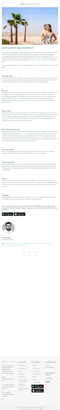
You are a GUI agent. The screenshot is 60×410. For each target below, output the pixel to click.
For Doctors (22, 365)
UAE (11, 245)
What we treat (37, 368)
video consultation (19, 245)
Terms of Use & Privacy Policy (23, 380)
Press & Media (37, 382)
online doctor (47, 243)
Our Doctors (36, 371)
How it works (36, 374)
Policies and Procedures (22, 385)
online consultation (36, 243)
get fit (28, 243)
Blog (20, 371)
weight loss (34, 197)
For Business (22, 368)
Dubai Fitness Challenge (17, 243)
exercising (38, 58)
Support (35, 365)
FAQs (34, 377)
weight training (24, 133)
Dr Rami (7, 243)
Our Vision (21, 374)
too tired (36, 60)
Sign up (35, 379)
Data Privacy (22, 377)
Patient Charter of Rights (24, 389)
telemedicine (6, 245)
